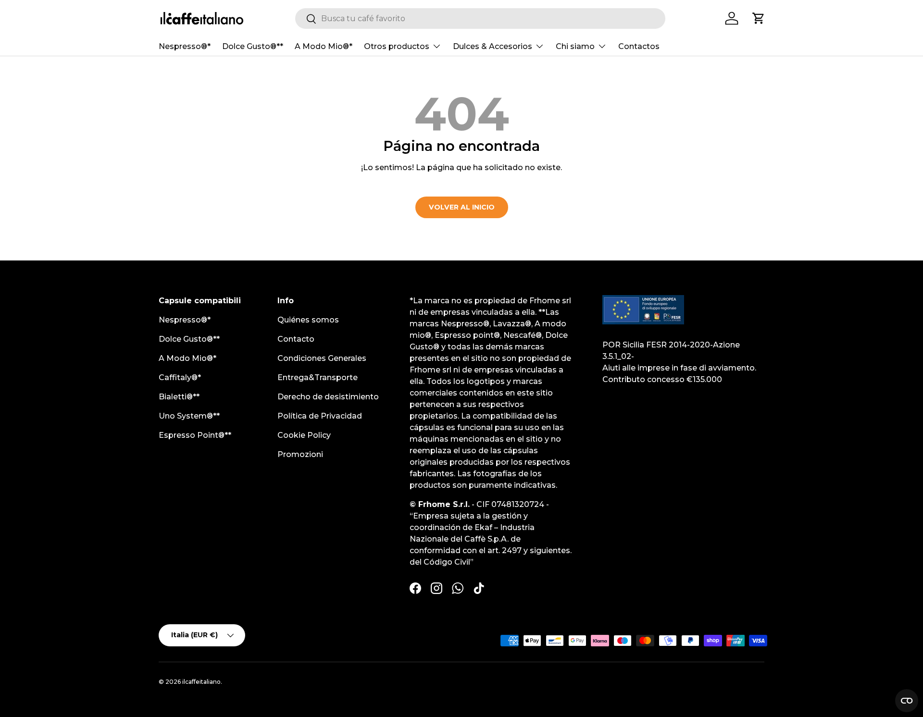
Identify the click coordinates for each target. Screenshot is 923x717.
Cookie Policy (304, 435)
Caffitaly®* (180, 377)
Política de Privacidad (319, 415)
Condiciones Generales (321, 358)
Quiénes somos (308, 319)
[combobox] (480, 18)
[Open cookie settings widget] (906, 700)
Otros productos (396, 46)
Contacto (295, 339)
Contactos (639, 46)
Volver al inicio (462, 207)
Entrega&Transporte (317, 377)
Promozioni (300, 454)
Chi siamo (575, 46)
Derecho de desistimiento (328, 396)
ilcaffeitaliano (201, 681)
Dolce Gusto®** (252, 46)
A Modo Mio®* (323, 46)
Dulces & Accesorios (492, 46)
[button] (758, 18)
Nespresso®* (185, 46)
